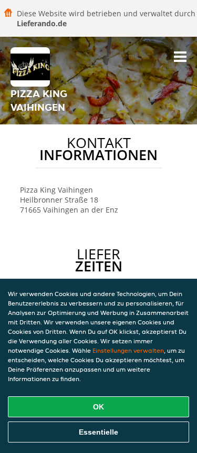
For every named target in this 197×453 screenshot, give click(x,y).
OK (98, 407)
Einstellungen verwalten (128, 350)
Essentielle (98, 432)
